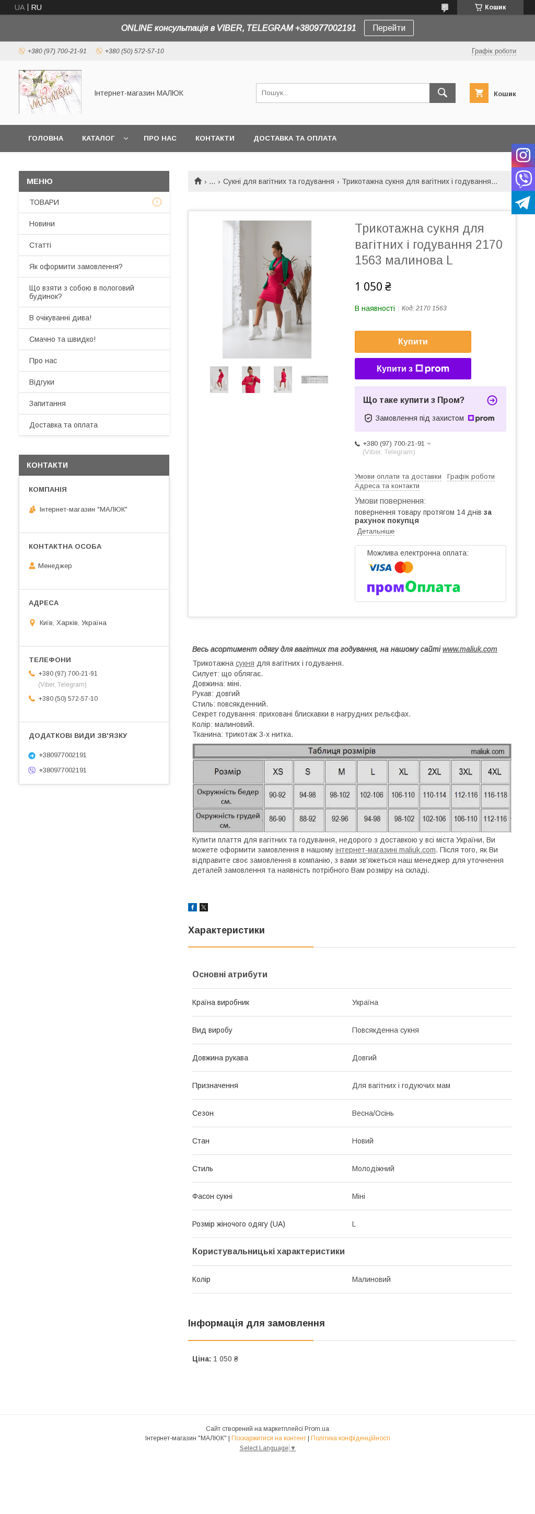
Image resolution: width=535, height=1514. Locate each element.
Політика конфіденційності (350, 1438)
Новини (42, 223)
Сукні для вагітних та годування (278, 181)
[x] (204, 909)
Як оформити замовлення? (76, 266)
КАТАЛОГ (98, 138)
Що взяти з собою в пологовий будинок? (81, 292)
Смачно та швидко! (62, 339)
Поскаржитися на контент (268, 1438)
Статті (40, 245)
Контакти (215, 138)
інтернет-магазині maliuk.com (385, 850)
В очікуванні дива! (60, 318)
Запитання (47, 403)
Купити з (395, 368)
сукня (245, 663)
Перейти (389, 28)
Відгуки (41, 382)
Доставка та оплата (294, 138)
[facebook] (192, 909)
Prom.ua (317, 1428)
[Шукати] (442, 93)
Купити (413, 341)
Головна (45, 138)
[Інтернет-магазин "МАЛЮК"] (50, 111)
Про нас (160, 138)
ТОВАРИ (44, 202)
